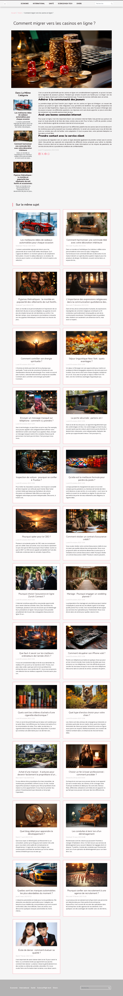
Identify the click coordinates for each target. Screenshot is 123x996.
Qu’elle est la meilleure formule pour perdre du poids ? (87, 479)
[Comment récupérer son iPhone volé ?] (86, 637)
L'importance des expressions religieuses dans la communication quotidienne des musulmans (86, 302)
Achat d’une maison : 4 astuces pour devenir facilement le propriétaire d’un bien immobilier (36, 774)
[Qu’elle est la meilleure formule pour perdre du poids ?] (86, 461)
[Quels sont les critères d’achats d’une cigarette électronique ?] (36, 697)
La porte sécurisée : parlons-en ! (86, 417)
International (39, 4)
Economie (25, 4)
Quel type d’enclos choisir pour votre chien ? (87, 714)
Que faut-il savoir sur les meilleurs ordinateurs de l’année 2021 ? (36, 654)
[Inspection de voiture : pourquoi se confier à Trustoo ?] (36, 461)
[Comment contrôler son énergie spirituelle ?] (36, 343)
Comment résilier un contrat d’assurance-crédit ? (86, 538)
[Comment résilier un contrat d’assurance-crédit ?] (86, 521)
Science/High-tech (65, 4)
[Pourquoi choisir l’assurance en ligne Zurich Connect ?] (36, 578)
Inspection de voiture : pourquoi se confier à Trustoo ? (36, 479)
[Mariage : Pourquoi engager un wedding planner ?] (86, 578)
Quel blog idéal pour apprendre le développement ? (36, 832)
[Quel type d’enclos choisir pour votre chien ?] (86, 697)
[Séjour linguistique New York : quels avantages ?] (86, 343)
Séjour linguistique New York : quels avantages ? (86, 360)
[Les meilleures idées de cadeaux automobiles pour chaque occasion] (22, 105)
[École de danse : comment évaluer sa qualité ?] (36, 934)
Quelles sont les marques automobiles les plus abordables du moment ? (36, 892)
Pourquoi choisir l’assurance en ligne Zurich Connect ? (36, 595)
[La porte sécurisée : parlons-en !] (86, 402)
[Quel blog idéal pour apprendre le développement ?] (36, 815)
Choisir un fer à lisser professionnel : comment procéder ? (87, 773)
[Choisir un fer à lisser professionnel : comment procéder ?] (86, 756)
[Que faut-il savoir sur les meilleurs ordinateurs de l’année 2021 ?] (36, 637)
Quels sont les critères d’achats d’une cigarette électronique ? (36, 714)
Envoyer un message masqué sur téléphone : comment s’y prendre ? (36, 419)
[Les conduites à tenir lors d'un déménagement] (86, 815)
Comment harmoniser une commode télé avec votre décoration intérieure (23, 147)
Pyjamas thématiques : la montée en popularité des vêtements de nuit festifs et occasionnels (23, 179)
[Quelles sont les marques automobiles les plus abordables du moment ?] (36, 875)
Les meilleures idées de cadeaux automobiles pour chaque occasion (23, 116)
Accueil (13, 13)
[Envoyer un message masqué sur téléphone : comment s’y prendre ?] (36, 402)
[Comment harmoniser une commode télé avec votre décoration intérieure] (22, 136)
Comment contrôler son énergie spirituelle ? (36, 360)
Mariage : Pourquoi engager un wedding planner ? (86, 595)
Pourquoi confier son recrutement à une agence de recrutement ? (86, 892)
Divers (79, 4)
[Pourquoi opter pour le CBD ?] (36, 521)
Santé (51, 4)
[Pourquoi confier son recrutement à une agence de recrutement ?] (86, 875)
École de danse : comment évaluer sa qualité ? (36, 951)
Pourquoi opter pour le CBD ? (36, 536)
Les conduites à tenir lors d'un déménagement (86, 832)
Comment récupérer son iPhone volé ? (86, 653)
